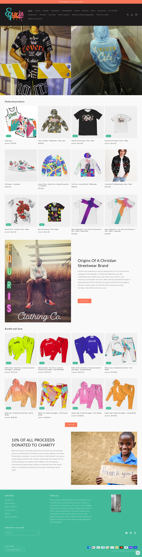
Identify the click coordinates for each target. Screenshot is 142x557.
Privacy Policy (10, 510)
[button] (128, 15)
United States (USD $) (13, 550)
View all (71, 424)
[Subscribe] (37, 533)
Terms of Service (11, 507)
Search (7, 513)
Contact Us (9, 500)
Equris (117, 551)
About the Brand (11, 517)
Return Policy (10, 503)
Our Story (84, 301)
